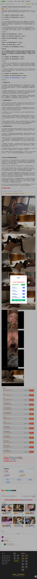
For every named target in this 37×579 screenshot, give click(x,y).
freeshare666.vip (14, 291)
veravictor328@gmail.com (16, 297)
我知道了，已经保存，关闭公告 (18, 300)
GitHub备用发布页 (15, 294)
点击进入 (23, 284)
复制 (23, 287)
